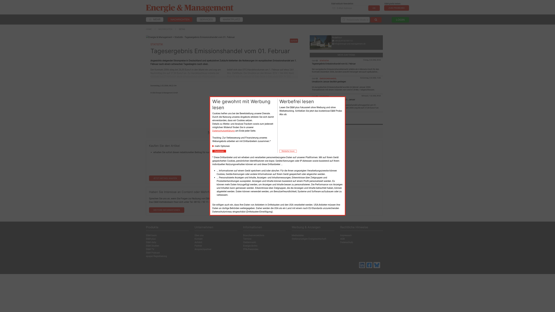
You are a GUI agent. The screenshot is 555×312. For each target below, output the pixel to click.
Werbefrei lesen (288, 151)
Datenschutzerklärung (223, 130)
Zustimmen (219, 151)
